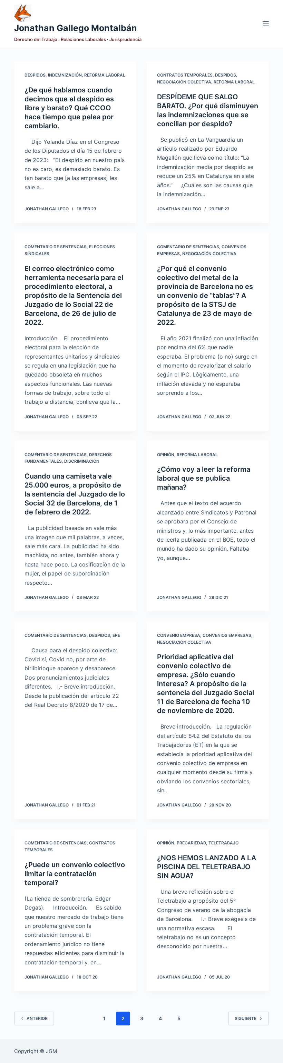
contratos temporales (185, 75)
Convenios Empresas (227, 635)
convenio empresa (178, 635)
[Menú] (266, 24)
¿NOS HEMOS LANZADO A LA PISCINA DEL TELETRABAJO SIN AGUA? (206, 867)
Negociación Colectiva (184, 81)
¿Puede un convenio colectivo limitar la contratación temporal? (75, 874)
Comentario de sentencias (56, 246)
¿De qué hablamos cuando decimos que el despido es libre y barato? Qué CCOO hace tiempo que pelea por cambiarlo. (69, 108)
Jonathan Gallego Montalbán (75, 28)
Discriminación (81, 461)
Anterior (37, 1018)
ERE (116, 635)
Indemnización (65, 75)
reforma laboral (104, 75)
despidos (35, 75)
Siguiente (245, 1018)
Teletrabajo (223, 842)
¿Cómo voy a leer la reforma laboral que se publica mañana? (203, 478)
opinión (165, 454)
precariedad (191, 842)
